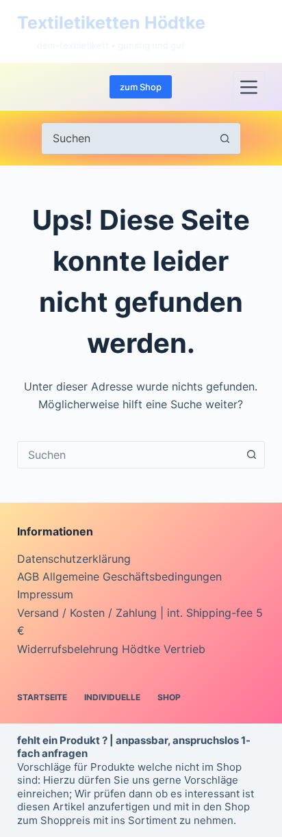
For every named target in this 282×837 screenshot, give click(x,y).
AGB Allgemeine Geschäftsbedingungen (119, 576)
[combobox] (128, 454)
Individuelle (112, 697)
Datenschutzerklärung (74, 559)
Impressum (45, 594)
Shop (169, 697)
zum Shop (141, 86)
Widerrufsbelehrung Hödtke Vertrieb (111, 649)
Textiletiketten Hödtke (111, 22)
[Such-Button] (225, 138)
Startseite (42, 697)
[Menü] (249, 87)
